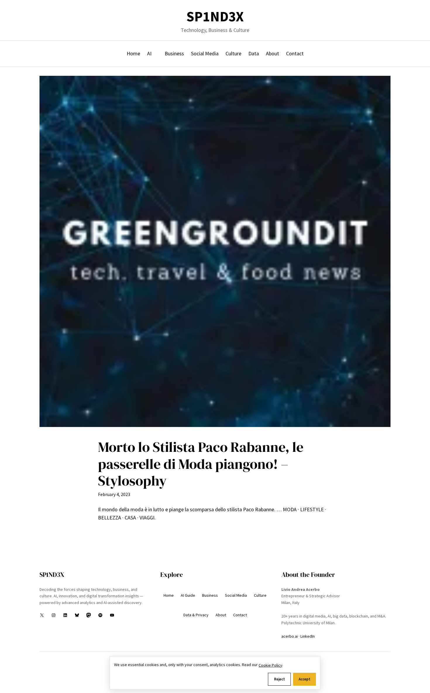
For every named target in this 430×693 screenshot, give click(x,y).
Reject (279, 679)
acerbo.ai (289, 636)
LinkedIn (307, 636)
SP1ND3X (215, 16)
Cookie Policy (270, 665)
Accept (304, 679)
